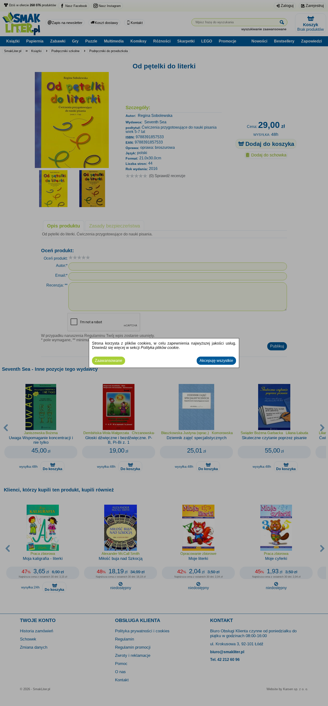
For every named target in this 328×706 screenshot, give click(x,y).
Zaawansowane (108, 361)
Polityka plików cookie (160, 348)
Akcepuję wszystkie (216, 361)
